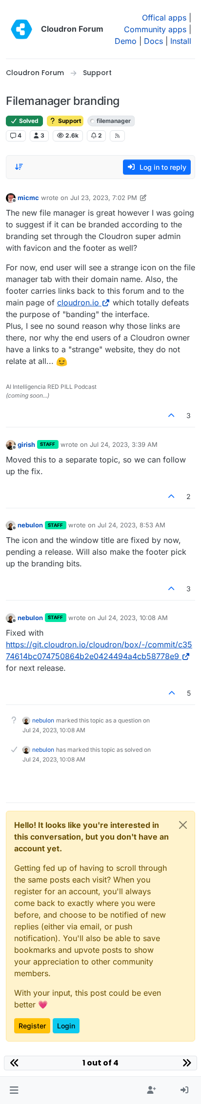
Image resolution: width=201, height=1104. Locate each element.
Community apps (155, 29)
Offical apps (164, 17)
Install (180, 41)
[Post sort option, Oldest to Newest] (19, 167)
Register (32, 1026)
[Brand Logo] (21, 29)
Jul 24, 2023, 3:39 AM (124, 444)
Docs (153, 41)
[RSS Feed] (117, 135)
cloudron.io (78, 302)
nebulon (30, 525)
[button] (14, 1090)
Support (69, 120)
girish (26, 444)
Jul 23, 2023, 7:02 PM (103, 197)
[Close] (183, 825)
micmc (28, 197)
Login (66, 1026)
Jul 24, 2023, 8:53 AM (131, 525)
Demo (126, 41)
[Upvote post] (172, 415)
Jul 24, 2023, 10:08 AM (133, 618)
